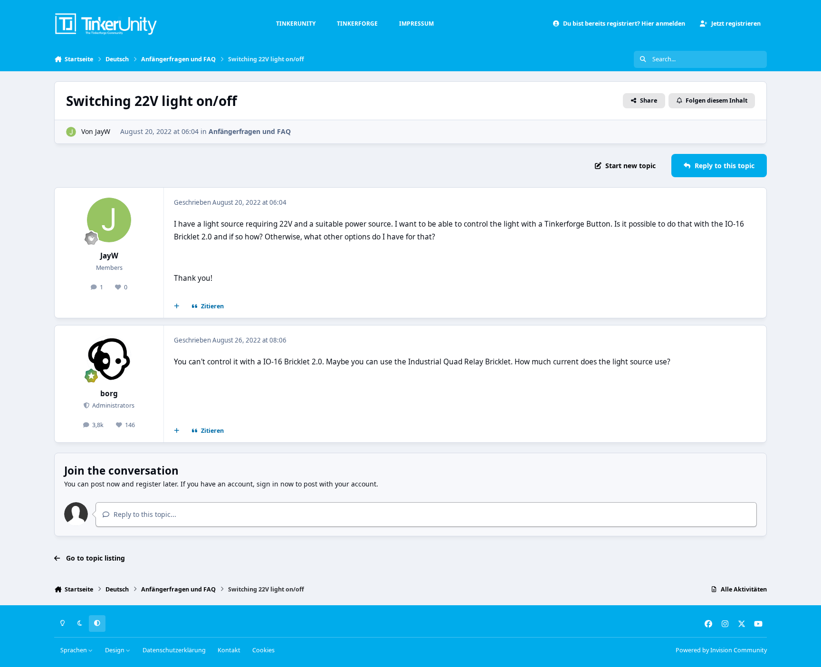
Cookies (263, 650)
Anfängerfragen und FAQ (250, 131)
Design (115, 650)
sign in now (275, 483)
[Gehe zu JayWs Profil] (71, 132)
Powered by (721, 650)
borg (109, 394)
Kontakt (229, 650)
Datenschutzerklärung (174, 650)
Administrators (112, 405)
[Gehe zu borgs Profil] (109, 357)
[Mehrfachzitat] (177, 306)
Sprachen (74, 650)
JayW (102, 131)
